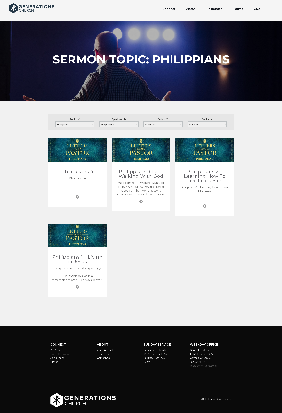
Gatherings (103, 357)
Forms (238, 9)
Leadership (103, 354)
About (191, 9)
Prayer (54, 361)
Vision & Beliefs (105, 350)
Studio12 (227, 399)
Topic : (74, 119)
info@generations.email (204, 365)
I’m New (55, 350)
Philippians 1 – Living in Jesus (77, 259)
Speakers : (118, 119)
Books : (206, 119)
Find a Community (61, 354)
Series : (162, 119)
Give (257, 9)
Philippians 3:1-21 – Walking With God (141, 174)
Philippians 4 (77, 171)
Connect (168, 9)
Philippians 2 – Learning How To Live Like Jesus (204, 176)
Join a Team (57, 357)
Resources (214, 9)
